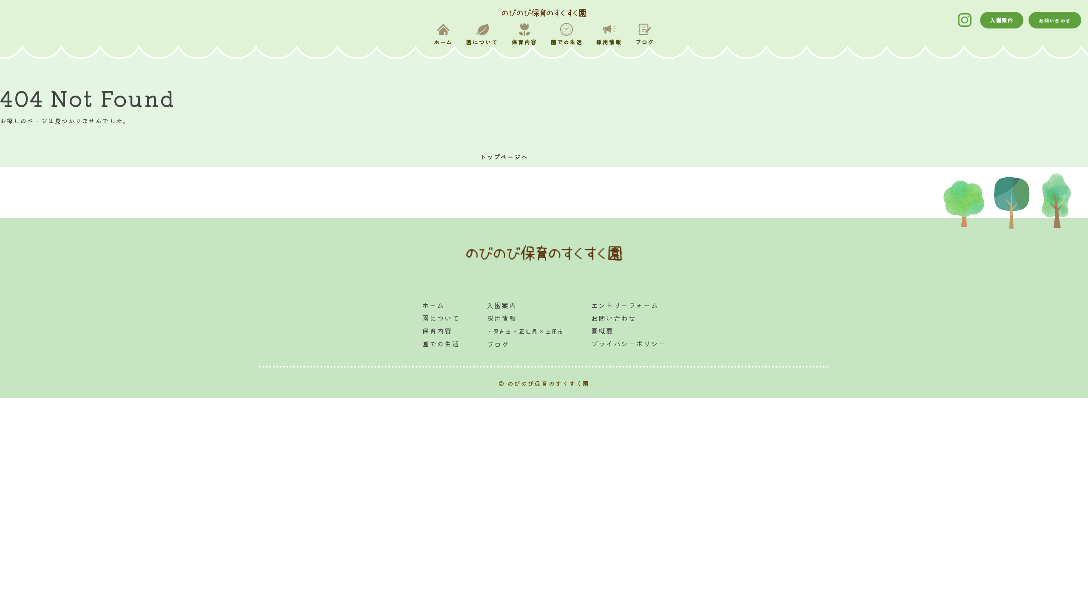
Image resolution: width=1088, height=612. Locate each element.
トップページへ (504, 157)
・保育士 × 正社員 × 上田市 (525, 331)
